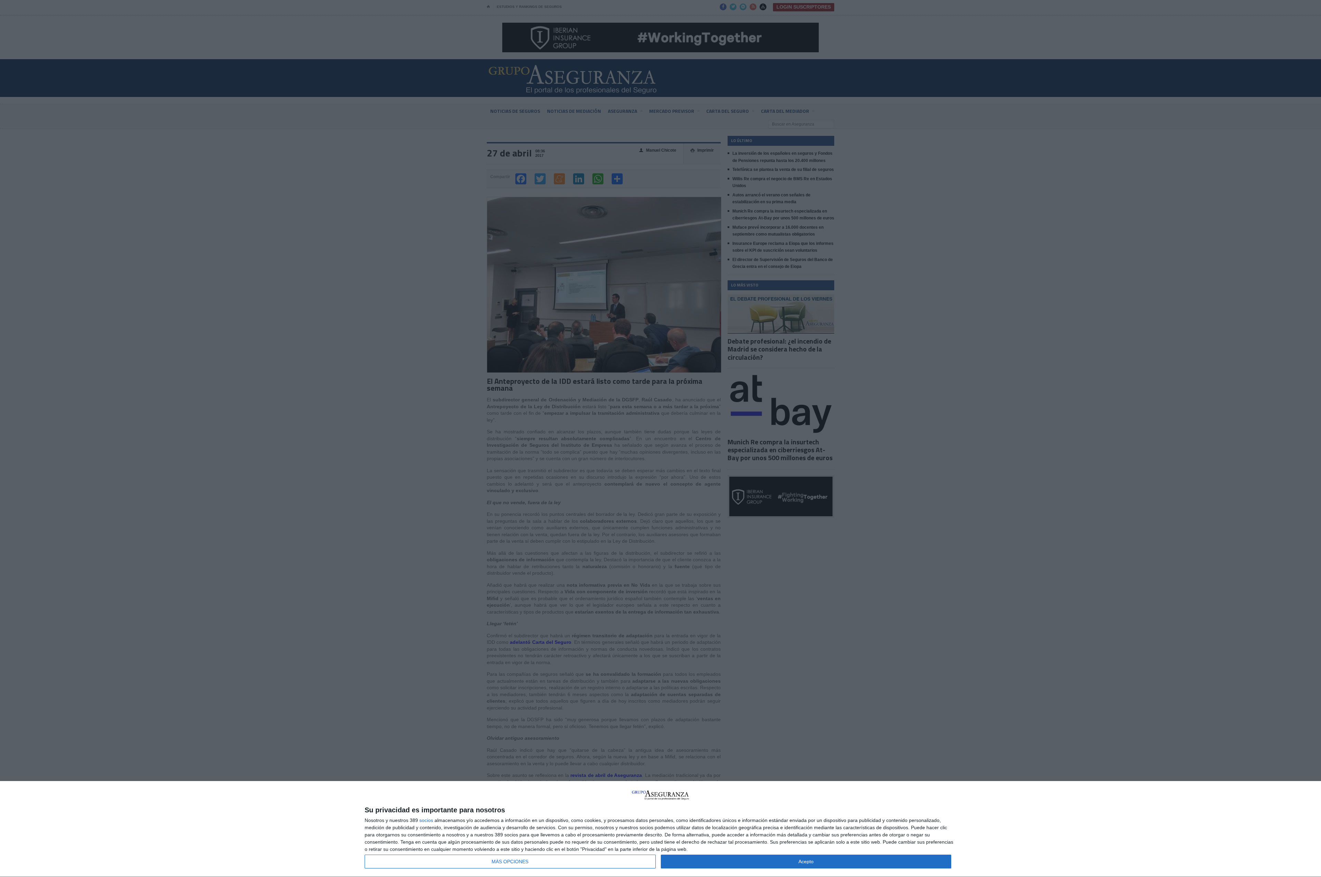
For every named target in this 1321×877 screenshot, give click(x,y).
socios (426, 820)
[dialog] (660, 829)
